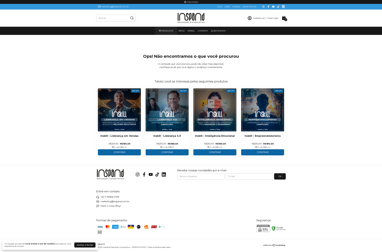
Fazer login (273, 18)
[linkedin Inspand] (283, 6)
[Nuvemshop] (274, 245)
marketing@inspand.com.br (115, 6)
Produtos (167, 31)
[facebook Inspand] (268, 6)
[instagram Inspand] (263, 6)
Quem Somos (249, 6)
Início (219, 6)
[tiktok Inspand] (278, 6)
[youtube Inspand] (273, 6)
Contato (236, 6)
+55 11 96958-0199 (109, 197)
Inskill (227, 6)
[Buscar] (131, 18)
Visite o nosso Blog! (110, 206)
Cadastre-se (259, 18)
